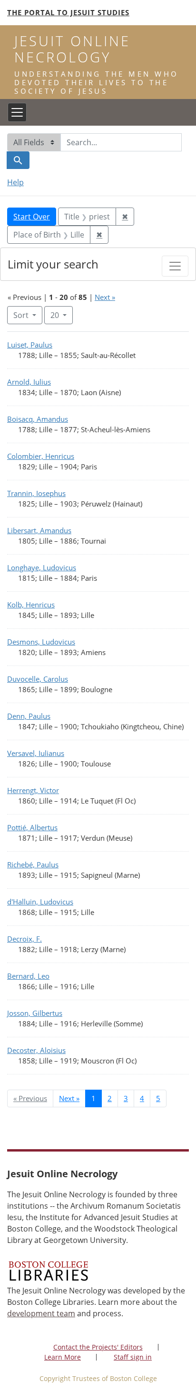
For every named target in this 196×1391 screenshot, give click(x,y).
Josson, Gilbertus (34, 1013)
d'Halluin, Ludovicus (40, 901)
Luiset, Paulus (29, 344)
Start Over (31, 216)
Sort (21, 315)
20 (61, 314)
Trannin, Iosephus (36, 493)
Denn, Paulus (28, 716)
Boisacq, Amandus (37, 419)
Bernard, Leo (28, 976)
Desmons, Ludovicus (41, 641)
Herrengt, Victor (33, 790)
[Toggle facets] (175, 266)
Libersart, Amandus (39, 530)
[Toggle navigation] (17, 112)
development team (41, 1313)
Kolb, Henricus (31, 604)
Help (15, 182)
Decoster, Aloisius (36, 1050)
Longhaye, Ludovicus (41, 567)
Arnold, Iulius (29, 382)
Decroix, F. (24, 939)
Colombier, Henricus (40, 456)
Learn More (62, 1356)
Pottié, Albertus (32, 827)
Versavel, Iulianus (35, 753)
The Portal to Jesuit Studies (68, 12)
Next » (105, 297)
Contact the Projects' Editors (98, 1346)
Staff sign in (133, 1356)
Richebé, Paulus (33, 864)
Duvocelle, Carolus (37, 679)
